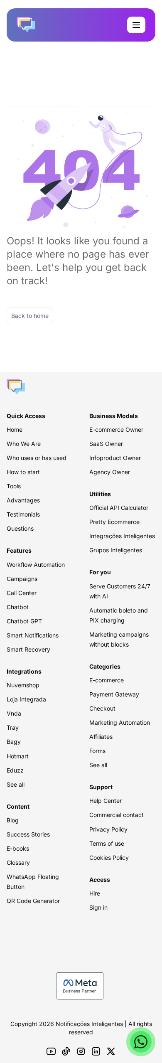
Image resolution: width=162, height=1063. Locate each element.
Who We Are (24, 443)
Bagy (14, 741)
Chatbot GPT (24, 621)
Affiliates (101, 736)
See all (16, 784)
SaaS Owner (106, 443)
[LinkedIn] (96, 1051)
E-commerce (106, 680)
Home (14, 429)
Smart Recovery (28, 649)
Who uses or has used (36, 457)
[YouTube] (51, 1051)
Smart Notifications (33, 635)
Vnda (14, 713)
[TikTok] (66, 1051)
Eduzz (15, 770)
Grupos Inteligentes (115, 550)
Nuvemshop (23, 685)
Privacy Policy (108, 829)
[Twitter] (111, 1051)
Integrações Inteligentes (122, 535)
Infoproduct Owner (115, 457)
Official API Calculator (118, 507)
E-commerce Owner (116, 429)
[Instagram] (81, 1051)
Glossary (18, 862)
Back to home (30, 315)
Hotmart (18, 756)
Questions (20, 528)
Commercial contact (116, 814)
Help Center (105, 800)
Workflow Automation (36, 564)
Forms (97, 750)
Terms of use (106, 843)
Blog (13, 820)
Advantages (23, 500)
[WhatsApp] (141, 1042)
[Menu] (136, 25)
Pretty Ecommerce (114, 521)
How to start (23, 471)
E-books (18, 848)
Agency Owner (109, 471)
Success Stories (28, 834)
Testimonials (23, 514)
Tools (14, 486)
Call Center (22, 592)
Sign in (98, 907)
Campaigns (22, 578)
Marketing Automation (119, 722)
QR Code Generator (33, 900)
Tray (13, 727)
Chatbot (18, 606)
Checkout (102, 708)
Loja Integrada (26, 699)
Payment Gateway (114, 694)
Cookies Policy (109, 857)
